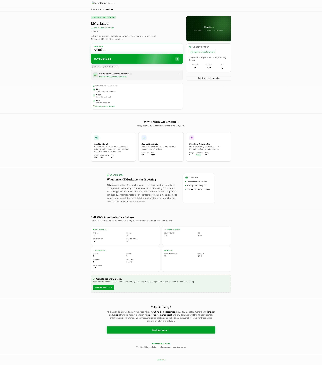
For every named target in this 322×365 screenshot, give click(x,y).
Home (95, 9)
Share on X (161, 359)
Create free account (103, 287)
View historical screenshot (210, 78)
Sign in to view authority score (204, 52)
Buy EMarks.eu (159, 330)
